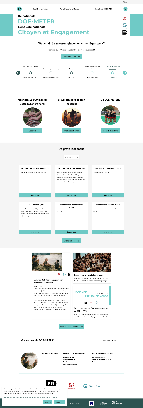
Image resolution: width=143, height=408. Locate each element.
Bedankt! (32, 131)
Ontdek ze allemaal (71, 131)
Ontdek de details (110, 131)
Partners (94, 362)
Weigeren (47, 402)
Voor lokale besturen (69, 359)
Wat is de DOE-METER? (99, 357)
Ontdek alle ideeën (71, 241)
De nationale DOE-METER (103, 9)
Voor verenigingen (68, 357)
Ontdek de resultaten (40, 9)
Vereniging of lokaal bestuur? (70, 9)
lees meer (35, 195)
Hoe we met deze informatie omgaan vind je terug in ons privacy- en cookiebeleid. (31, 397)
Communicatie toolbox (70, 364)
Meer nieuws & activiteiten (71, 326)
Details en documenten (70, 362)
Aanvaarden (60, 402)
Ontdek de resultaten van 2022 (101, 359)
